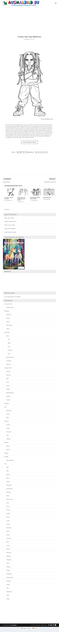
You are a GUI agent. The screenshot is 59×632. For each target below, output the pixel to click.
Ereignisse (6, 311)
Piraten (8, 428)
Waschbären (9, 591)
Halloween (8, 314)
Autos (7, 335)
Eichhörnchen (9, 488)
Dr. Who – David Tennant (8, 198)
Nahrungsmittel (9, 460)
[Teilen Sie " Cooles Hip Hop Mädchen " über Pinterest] (20, 152)
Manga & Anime (10, 307)
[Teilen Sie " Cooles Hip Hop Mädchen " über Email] (23, 152)
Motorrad (8, 364)
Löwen (7, 545)
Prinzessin (8, 431)
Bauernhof (8, 410)
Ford (9, 346)
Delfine (8, 481)
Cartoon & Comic (8, 304)
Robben (8, 570)
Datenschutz (44, 625)
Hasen (7, 517)
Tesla (9, 353)
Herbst (7, 318)
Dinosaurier (9, 485)
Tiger (7, 588)
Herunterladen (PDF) (29, 142)
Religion (6, 453)
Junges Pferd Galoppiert (9, 228)
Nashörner (8, 552)
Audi (9, 339)
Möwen (8, 549)
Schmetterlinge (9, 577)
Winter (7, 328)
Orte (5, 407)
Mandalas (6, 403)
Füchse (8, 510)
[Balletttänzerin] (49, 192)
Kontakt (33, 625)
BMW (9, 343)
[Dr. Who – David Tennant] (10, 192)
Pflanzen (6, 442)
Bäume (8, 446)
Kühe (7, 542)
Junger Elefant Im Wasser (10, 232)
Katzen (8, 531)
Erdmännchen (9, 499)
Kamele (8, 524)
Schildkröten (9, 573)
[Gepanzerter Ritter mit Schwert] (36, 192)
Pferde (7, 563)
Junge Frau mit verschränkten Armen (21, 199)
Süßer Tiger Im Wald (9, 217)
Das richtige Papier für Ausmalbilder (12, 296)
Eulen (7, 502)
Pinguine (8, 566)
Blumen (8, 449)
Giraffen (8, 513)
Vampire (8, 399)
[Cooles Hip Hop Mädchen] (29, 119)
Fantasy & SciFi (8, 367)
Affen (7, 470)
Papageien (8, 559)
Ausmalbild (13, 625)
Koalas (8, 534)
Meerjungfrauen (10, 392)
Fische (7, 506)
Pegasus (8, 396)
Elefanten (8, 492)
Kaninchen (8, 527)
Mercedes (10, 350)
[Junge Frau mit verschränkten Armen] (23, 192)
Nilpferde (8, 556)
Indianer (8, 424)
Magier (8, 389)
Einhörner (8, 375)
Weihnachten (9, 325)
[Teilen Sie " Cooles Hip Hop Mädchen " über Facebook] (17, 152)
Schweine (8, 581)
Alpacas (8, 474)
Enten (7, 495)
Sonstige (6, 456)
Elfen (7, 378)
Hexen (7, 385)
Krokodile (8, 538)
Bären (7, 478)
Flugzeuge (8, 360)
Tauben (8, 584)
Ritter (7, 435)
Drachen (8, 371)
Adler (7, 467)
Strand (7, 414)
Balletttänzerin (47, 197)
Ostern (8, 321)
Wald (7, 417)
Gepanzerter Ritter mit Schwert (35, 198)
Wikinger (8, 438)
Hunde (7, 520)
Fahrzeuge (6, 332)
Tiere (5, 463)
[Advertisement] (31, 19)
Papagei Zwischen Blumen (10, 221)
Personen (27, 39)
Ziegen (8, 598)
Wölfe (7, 595)
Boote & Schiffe (9, 357)
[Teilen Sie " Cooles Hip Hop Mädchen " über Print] (26, 152)
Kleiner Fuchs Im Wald (9, 225)
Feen (7, 382)
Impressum (38, 625)
